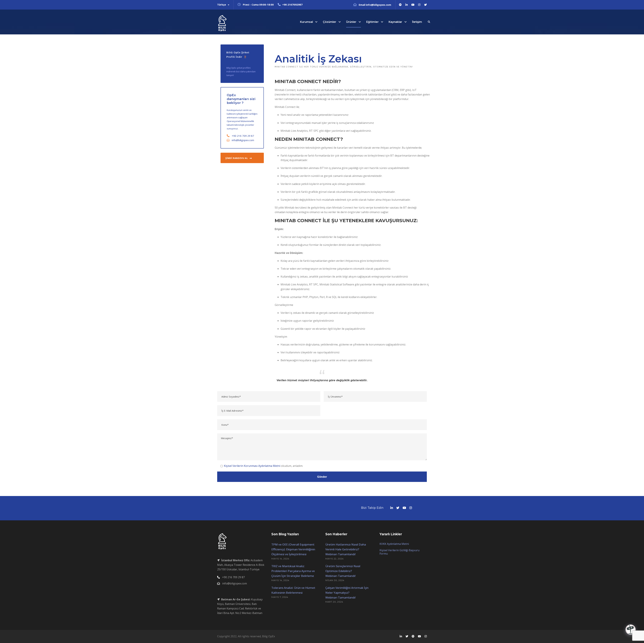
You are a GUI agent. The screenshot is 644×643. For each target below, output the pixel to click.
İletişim (417, 21)
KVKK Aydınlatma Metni (394, 544)
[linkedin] (406, 5)
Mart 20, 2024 (334, 601)
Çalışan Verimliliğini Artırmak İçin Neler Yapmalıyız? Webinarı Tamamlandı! (346, 592)
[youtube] (412, 5)
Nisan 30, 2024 (334, 580)
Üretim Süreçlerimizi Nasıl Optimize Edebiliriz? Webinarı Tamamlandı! (342, 571)
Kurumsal (306, 21)
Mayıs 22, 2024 (334, 558)
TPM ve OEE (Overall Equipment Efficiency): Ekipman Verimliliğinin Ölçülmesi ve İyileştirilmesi (293, 549)
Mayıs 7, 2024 (279, 597)
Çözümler (329, 21)
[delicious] (400, 5)
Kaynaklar (395, 21)
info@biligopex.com (243, 140)
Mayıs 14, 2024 (280, 558)
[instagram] (419, 5)
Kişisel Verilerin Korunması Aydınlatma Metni (252, 466)
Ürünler (351, 21)
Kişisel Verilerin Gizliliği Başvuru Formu (399, 551)
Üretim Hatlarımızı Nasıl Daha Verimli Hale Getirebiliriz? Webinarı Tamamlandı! (345, 549)
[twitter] (425, 5)
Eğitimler (372, 21)
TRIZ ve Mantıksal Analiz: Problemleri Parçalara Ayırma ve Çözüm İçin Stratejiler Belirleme (293, 571)
